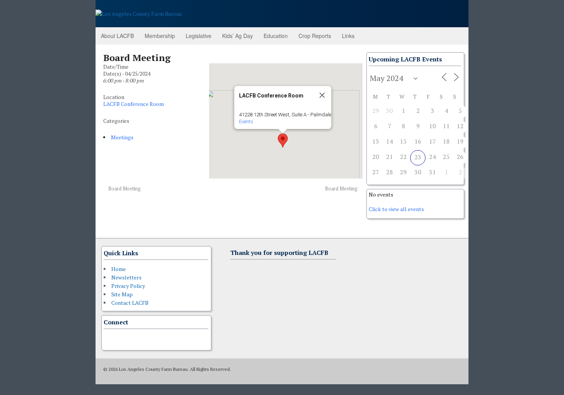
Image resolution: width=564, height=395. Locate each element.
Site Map (122, 294)
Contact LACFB (129, 302)
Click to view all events (396, 209)
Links (348, 36)
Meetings (122, 137)
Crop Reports (314, 36)
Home (118, 269)
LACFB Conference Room (133, 103)
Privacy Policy (128, 285)
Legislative (198, 36)
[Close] (322, 95)
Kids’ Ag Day (237, 36)
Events (246, 121)
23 (417, 157)
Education (276, 36)
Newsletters (126, 277)
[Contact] (108, 338)
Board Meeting (124, 188)
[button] (283, 140)
